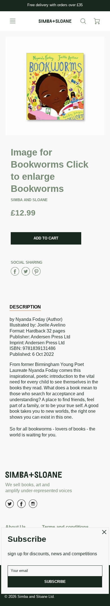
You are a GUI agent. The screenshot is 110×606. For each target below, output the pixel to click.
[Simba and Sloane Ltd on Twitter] (9, 505)
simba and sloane (29, 200)
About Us (15, 527)
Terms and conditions (65, 527)
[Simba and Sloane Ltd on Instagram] (33, 505)
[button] (46, 238)
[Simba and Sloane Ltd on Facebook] (21, 505)
